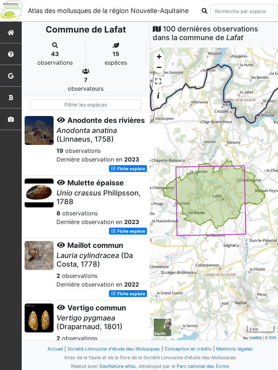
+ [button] (159, 56)
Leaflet (256, 337)
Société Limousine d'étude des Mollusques (113, 349)
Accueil (55, 349)
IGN (272, 337)
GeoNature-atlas (117, 366)
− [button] (159, 67)
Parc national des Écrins (203, 366)
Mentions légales (234, 349)
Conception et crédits (188, 349)
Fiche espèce (130, 168)
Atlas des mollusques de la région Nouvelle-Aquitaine (108, 10)
